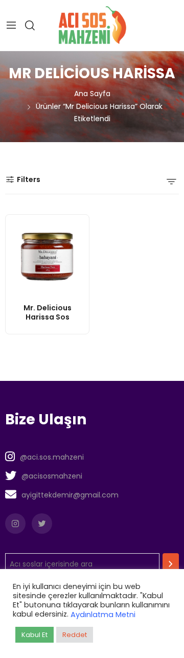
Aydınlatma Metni (103, 614)
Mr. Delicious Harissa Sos (48, 312)
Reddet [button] (74, 635)
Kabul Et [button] (34, 635)
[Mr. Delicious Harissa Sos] (47, 256)
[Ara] (171, 564)
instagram (15, 523)
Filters (28, 179)
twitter (42, 523)
